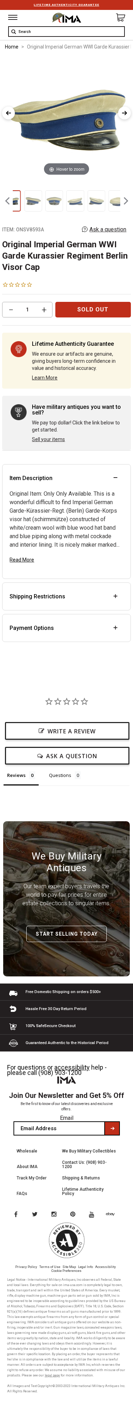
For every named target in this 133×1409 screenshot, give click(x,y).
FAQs (22, 1193)
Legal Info (85, 1267)
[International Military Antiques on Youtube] (93, 1215)
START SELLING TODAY (67, 934)
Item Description (31, 478)
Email (66, 1118)
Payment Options (32, 628)
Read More (22, 559)
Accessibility (105, 1267)
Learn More (44, 377)
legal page (52, 1375)
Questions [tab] (60, 775)
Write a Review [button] (72, 731)
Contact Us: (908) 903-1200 (84, 1164)
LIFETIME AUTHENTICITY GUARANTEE (66, 4)
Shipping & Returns (81, 1178)
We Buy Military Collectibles (89, 1151)
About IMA (27, 1166)
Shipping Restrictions (37, 596)
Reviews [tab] (16, 775)
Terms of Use (49, 1267)
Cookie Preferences (66, 1271)
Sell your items (48, 439)
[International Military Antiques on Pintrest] (74, 1215)
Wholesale (27, 1151)
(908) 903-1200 (60, 1072)
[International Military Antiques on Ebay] (113, 1215)
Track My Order (31, 1178)
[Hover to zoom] (66, 116)
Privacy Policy (26, 1267)
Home (11, 47)
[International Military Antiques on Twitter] (35, 1215)
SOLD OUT (93, 309)
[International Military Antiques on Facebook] (15, 1215)
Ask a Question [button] (71, 756)
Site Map (69, 1267)
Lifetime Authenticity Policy (83, 1191)
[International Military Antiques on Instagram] (54, 1215)
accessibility (72, 1067)
